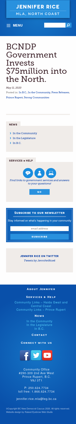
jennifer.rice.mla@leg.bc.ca (36, 399)
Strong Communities (36, 97)
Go (39, 192)
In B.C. (23, 92)
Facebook (25, 355)
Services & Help (41, 297)
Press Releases (60, 92)
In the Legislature (24, 138)
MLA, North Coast (38, 14)
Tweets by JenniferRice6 (39, 260)
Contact (39, 334)
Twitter (36, 355)
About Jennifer (41, 289)
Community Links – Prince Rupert (41, 309)
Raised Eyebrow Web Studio (39, 411)
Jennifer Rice (38, 7)
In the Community (39, 92)
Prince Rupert (14, 97)
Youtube (47, 355)
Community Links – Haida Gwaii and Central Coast (41, 304)
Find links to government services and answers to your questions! (39, 182)
